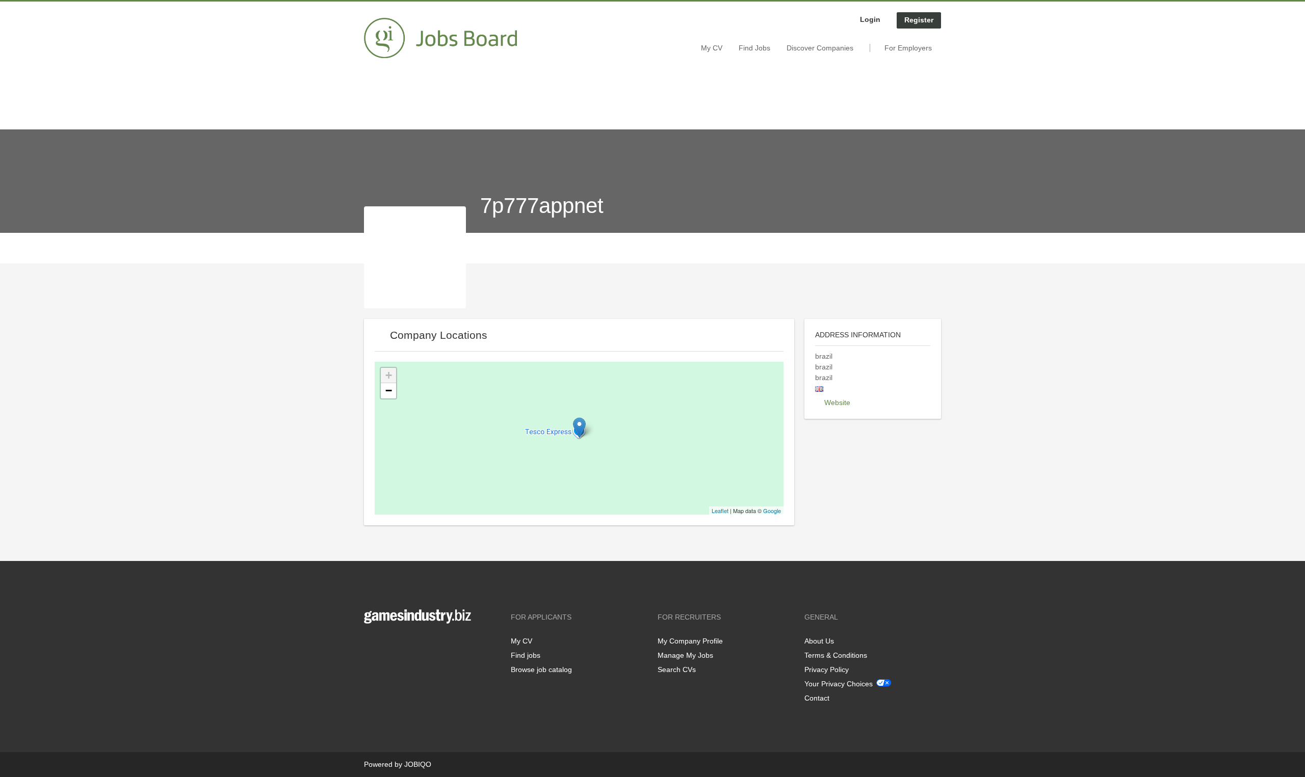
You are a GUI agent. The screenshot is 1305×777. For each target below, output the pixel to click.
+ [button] (388, 375)
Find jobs (525, 655)
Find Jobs (754, 48)
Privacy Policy (826, 669)
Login (870, 19)
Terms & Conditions (835, 655)
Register (918, 20)
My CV (711, 48)
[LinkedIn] (403, 645)
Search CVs (677, 669)
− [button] (388, 390)
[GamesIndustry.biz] (440, 38)
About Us (819, 641)
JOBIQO (417, 764)
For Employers (908, 48)
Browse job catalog (541, 669)
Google (772, 510)
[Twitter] (388, 645)
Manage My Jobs (685, 655)
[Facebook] (371, 645)
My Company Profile (690, 641)
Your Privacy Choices (838, 684)
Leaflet (720, 510)
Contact (816, 698)
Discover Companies (820, 48)
